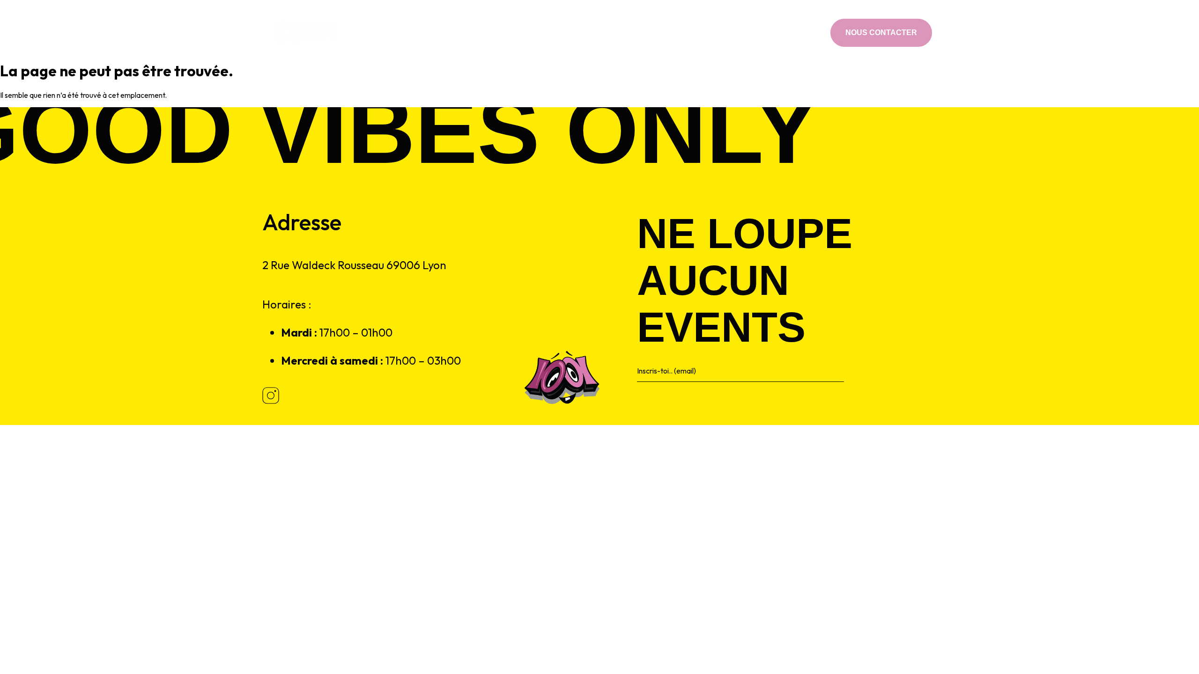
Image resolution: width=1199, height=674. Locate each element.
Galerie (701, 33)
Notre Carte (533, 33)
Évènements (590, 33)
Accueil (485, 33)
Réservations (650, 33)
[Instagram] (808, 32)
